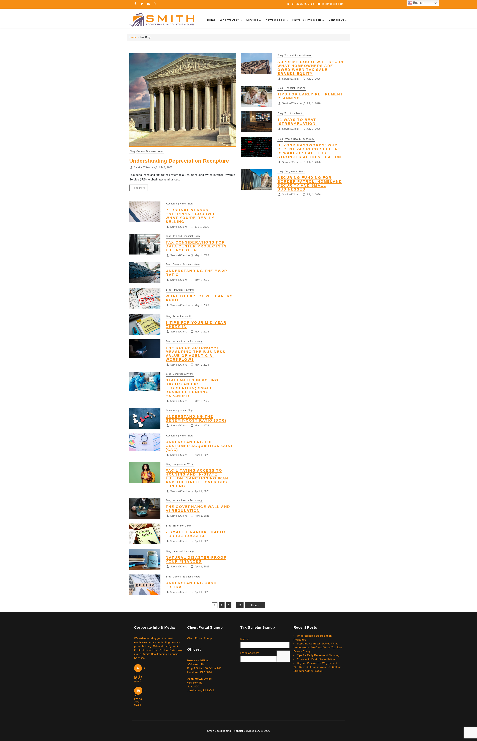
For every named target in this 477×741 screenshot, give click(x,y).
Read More (138, 187)
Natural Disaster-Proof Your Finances (196, 559)
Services (252, 19)
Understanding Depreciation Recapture (179, 161)
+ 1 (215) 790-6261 (140, 697)
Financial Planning (295, 88)
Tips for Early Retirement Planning (318, 655)
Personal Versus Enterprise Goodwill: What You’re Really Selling (193, 216)
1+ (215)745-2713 (303, 3)
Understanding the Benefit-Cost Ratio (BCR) (196, 418)
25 (239, 605)
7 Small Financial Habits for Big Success (196, 534)
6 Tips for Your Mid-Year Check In (196, 324)
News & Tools (275, 19)
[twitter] (142, 3)
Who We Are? (229, 19)
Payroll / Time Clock (306, 19)
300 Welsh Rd (196, 664)
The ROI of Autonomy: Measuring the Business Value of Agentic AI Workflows (195, 353)
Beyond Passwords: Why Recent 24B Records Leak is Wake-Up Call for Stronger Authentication (309, 151)
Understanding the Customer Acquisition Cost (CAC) (199, 446)
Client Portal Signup (199, 638)
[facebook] (135, 3)
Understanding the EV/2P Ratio (196, 273)
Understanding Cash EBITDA (191, 585)
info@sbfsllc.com (332, 3)
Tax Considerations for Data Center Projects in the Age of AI (196, 246)
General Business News (150, 151)
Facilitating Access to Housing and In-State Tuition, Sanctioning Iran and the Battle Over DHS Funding (197, 478)
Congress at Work (295, 171)
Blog (132, 151)
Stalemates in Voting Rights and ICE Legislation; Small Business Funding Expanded (192, 388)
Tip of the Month (294, 113)
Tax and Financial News (298, 55)
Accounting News (176, 203)
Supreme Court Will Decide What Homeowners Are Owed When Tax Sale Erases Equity (311, 68)
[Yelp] (155, 3)
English (418, 2)
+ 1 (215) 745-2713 (140, 675)
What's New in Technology (299, 138)
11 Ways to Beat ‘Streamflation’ (297, 122)
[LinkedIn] (148, 3)
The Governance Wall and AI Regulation (198, 509)
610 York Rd (195, 682)
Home (211, 19)
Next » (255, 605)
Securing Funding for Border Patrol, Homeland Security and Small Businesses (309, 183)
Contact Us (336, 19)
